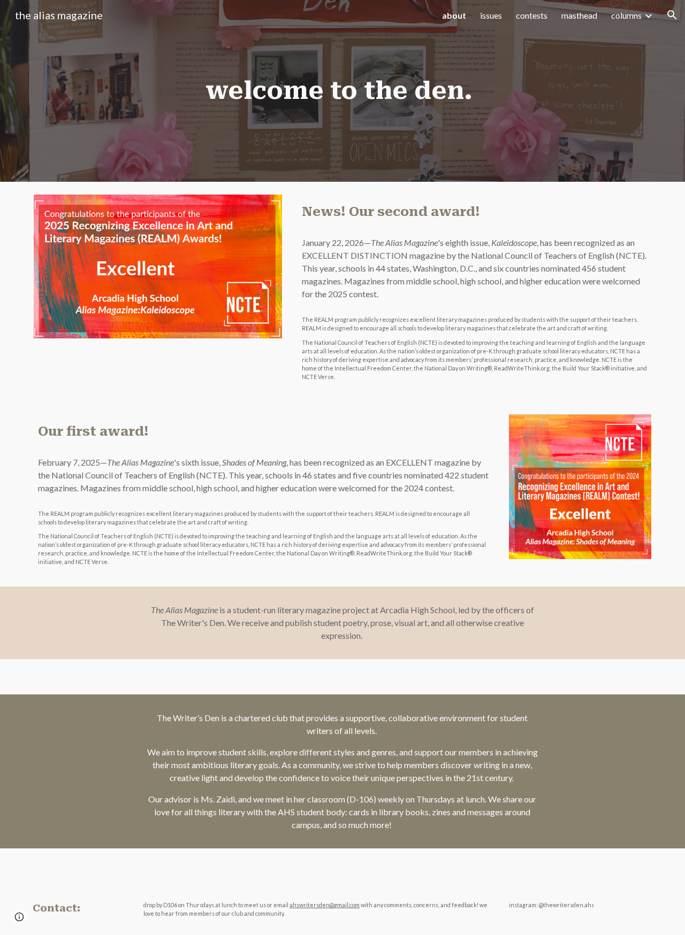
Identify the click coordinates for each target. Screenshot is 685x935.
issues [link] (491, 15)
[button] (672, 15)
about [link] (454, 15)
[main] (342, 91)
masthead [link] (579, 15)
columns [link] (626, 15)
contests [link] (531, 15)
